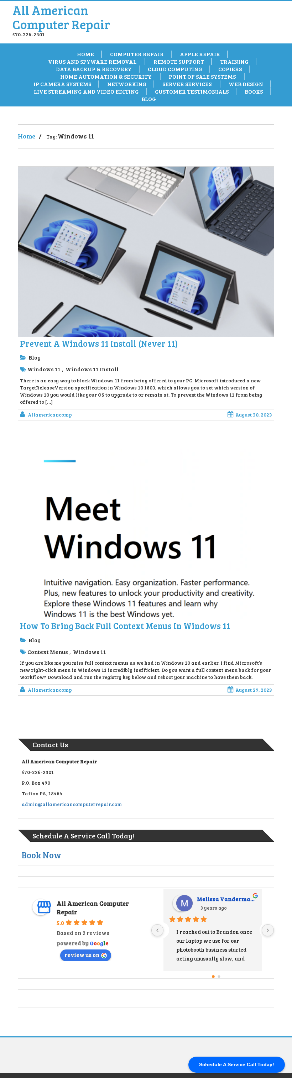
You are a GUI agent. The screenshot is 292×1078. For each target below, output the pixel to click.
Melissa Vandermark (226, 898)
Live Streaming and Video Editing (86, 91)
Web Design (246, 84)
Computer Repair (137, 54)
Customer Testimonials (192, 91)
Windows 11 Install (92, 369)
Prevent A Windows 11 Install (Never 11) (99, 343)
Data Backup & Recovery (93, 69)
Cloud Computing (175, 69)
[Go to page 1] (219, 976)
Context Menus (47, 651)
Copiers (230, 69)
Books (254, 91)
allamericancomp (50, 414)
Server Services (187, 84)
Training (234, 61)
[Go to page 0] (213, 976)
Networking (126, 84)
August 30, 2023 (253, 414)
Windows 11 (44, 369)
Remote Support (178, 61)
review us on (82, 954)
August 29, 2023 (253, 689)
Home (85, 54)
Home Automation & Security (106, 76)
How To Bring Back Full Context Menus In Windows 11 (125, 626)
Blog (148, 99)
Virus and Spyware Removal (92, 61)
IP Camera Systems (62, 84)
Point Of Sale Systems (203, 76)
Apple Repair (200, 54)
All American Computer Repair (61, 17)
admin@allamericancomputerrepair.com (72, 804)
